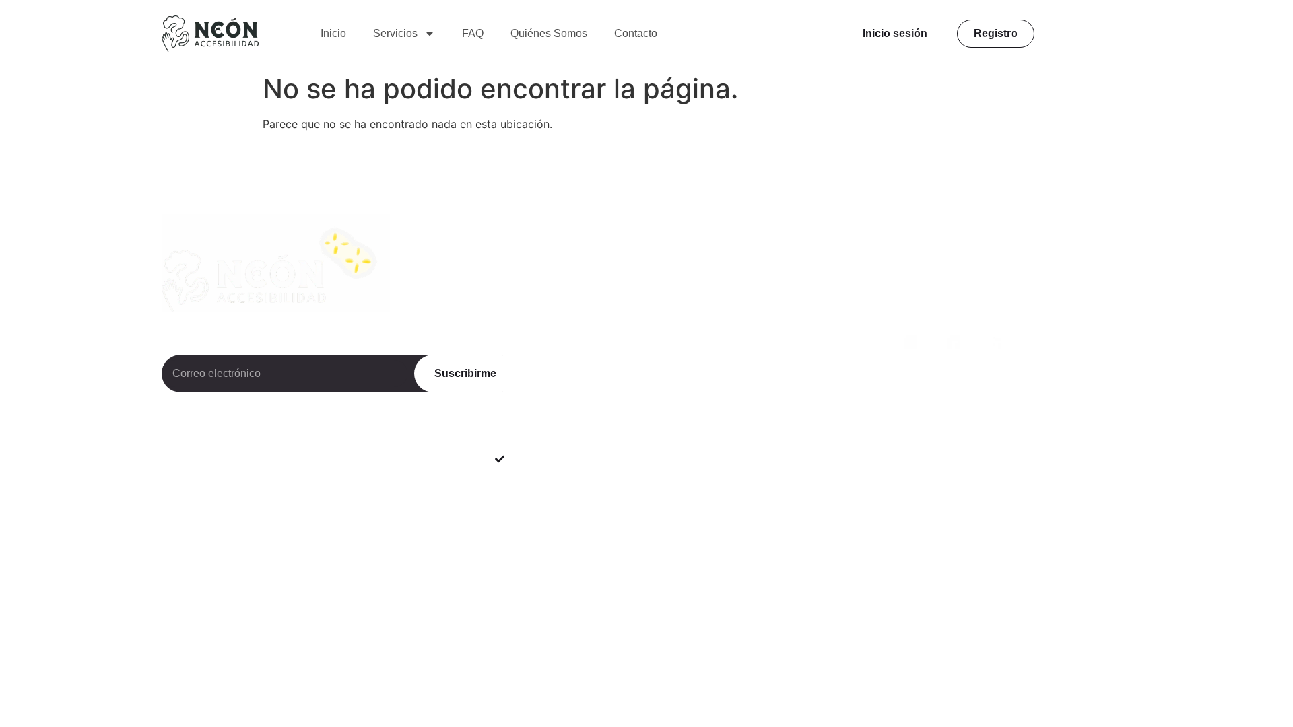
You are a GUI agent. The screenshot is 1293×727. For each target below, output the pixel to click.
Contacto (635, 33)
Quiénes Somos (548, 33)
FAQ (473, 33)
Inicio (333, 33)
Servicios (395, 33)
